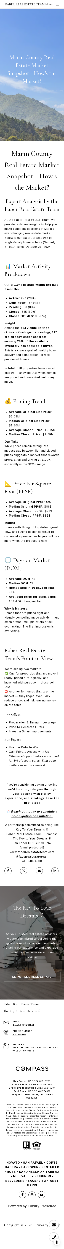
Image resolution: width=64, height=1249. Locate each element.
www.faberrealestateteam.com (32, 852)
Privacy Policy (48, 1225)
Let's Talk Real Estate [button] (32, 976)
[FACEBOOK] (22, 1194)
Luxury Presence (42, 1206)
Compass (37, 1108)
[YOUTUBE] (41, 1194)
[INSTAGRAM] (32, 1194)
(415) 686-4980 (19, 1034)
